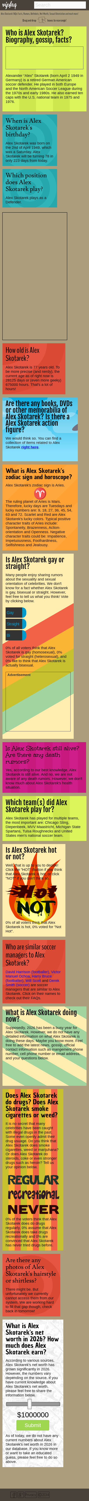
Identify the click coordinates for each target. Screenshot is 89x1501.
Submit (33, 1425)
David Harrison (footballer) (27, 972)
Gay (10, 612)
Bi (8, 635)
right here (29, 447)
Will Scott (33, 981)
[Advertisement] (35, 276)
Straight (13, 624)
